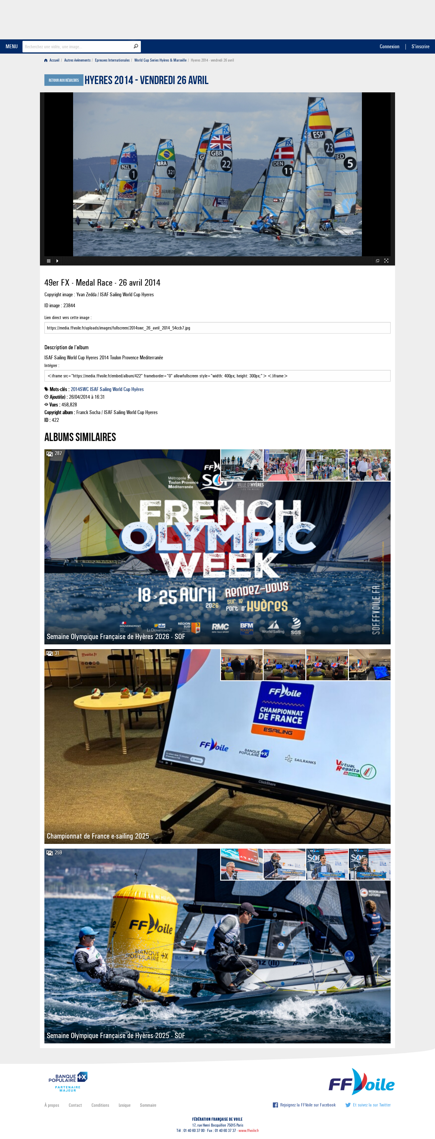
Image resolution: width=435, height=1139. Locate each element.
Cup (126, 389)
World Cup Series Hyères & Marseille (160, 60)
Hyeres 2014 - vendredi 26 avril (147, 82)
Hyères (137, 389)
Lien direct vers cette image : (68, 317)
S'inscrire (420, 46)
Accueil (54, 60)
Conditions (100, 1105)
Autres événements (77, 60)
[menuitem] (53, 60)
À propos (51, 1105)
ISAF (94, 389)
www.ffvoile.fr (249, 1130)
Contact (75, 1105)
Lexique (124, 1105)
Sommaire (148, 1105)
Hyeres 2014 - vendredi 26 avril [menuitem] (212, 60)
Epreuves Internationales (112, 60)
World (117, 389)
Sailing (105, 389)
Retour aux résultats (64, 80)
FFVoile (353, 18)
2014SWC (80, 389)
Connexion (389, 46)
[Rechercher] (136, 46)
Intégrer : (51, 365)
